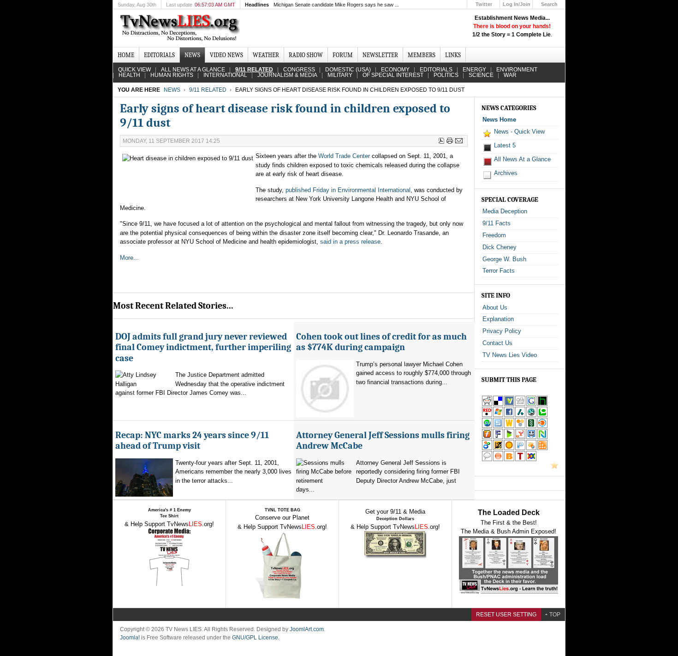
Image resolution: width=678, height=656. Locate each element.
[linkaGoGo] (531, 459)
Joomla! (130, 637)
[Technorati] (542, 415)
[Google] (531, 404)
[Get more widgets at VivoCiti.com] (509, 404)
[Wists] (509, 426)
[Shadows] (487, 448)
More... (129, 257)
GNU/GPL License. (256, 637)
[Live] (498, 415)
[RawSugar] (498, 448)
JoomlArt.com (307, 629)
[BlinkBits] (509, 459)
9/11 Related (207, 90)
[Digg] (520, 404)
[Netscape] (531, 415)
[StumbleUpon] (487, 426)
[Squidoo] (531, 448)
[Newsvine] (531, 426)
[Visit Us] (554, 466)
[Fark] (498, 437)
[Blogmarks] (509, 437)
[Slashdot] (520, 415)
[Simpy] (520, 426)
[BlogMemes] (487, 459)
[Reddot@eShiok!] (487, 415)
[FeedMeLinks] (498, 459)
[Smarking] (531, 437)
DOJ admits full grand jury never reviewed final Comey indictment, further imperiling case (203, 347)
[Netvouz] (542, 437)
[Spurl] (498, 426)
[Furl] (487, 437)
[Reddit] (487, 404)
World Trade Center (344, 155)
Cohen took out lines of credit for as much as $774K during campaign (381, 341)
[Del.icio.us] (498, 404)
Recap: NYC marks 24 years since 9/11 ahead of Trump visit (192, 440)
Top (554, 614)
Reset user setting (506, 614)
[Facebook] (509, 415)
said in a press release (350, 241)
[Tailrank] (520, 459)
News (172, 90)
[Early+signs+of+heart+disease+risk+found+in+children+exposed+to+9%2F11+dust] (520, 437)
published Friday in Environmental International (347, 190)
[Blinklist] (542, 426)
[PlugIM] (520, 448)
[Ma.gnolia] (509, 448)
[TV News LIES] (181, 28)
